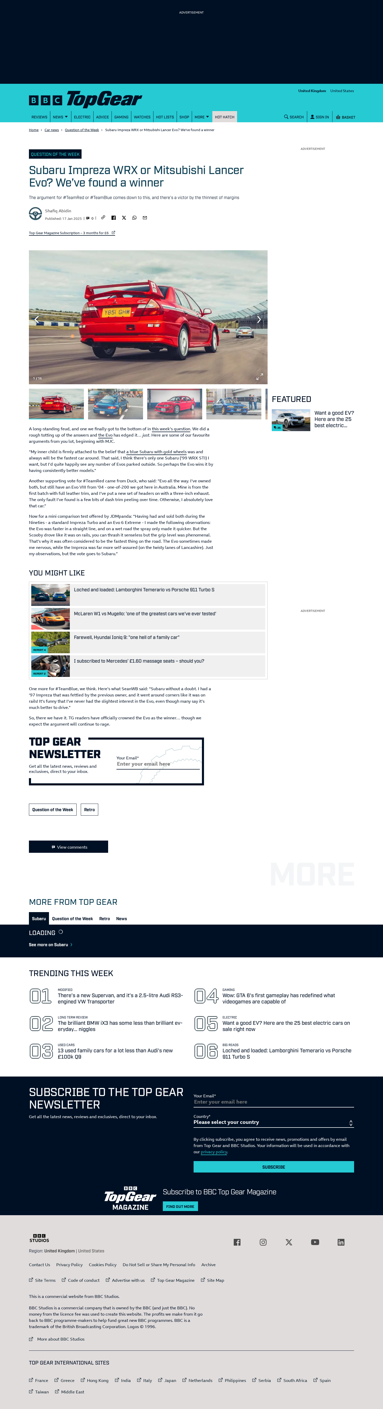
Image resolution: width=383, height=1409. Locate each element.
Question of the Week (82, 129)
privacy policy (214, 1152)
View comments (72, 847)
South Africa (295, 1380)
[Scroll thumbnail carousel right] (259, 402)
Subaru (39, 918)
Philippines (235, 1380)
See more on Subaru (48, 944)
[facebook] (113, 217)
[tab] (39, 918)
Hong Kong (98, 1380)
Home (34, 129)
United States (342, 90)
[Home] (92, 98)
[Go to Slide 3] (174, 404)
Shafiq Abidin (58, 210)
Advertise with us (128, 1280)
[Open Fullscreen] (259, 376)
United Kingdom (312, 90)
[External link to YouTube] (315, 1242)
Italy (147, 1380)
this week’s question (171, 429)
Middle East (72, 1391)
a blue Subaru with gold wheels (156, 451)
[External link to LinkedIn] (341, 1242)
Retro (89, 809)
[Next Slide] (259, 319)
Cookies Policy (102, 1264)
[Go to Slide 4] (233, 404)
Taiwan (42, 1391)
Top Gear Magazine (176, 1280)
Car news (52, 129)
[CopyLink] (103, 217)
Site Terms (45, 1280)
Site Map (215, 1280)
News (121, 918)
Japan (170, 1380)
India (126, 1380)
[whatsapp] (134, 217)
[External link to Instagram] (263, 1242)
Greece (68, 1380)
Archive (208, 1264)
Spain (325, 1380)
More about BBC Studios (56, 1339)
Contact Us (39, 1264)
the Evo (105, 435)
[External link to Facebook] (237, 1242)
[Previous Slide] (36, 319)
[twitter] (124, 217)
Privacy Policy (69, 1264)
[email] (145, 217)
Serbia (264, 1380)
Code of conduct (84, 1280)
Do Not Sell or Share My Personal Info (159, 1264)
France (41, 1380)
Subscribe (273, 1166)
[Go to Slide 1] (56, 404)
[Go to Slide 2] (115, 404)
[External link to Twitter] (289, 1242)
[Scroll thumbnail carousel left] (246, 402)
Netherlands (200, 1380)
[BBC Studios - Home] (42, 1238)
